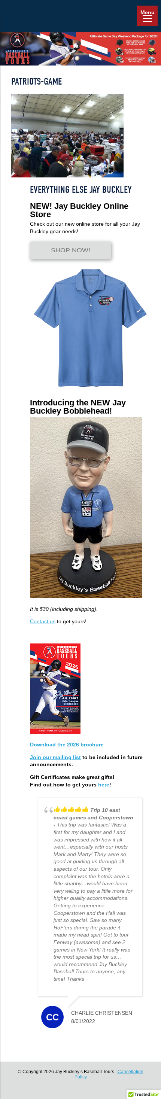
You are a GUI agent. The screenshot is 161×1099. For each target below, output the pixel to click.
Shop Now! (70, 250)
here (103, 785)
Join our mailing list (55, 757)
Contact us (42, 621)
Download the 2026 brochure (67, 745)
